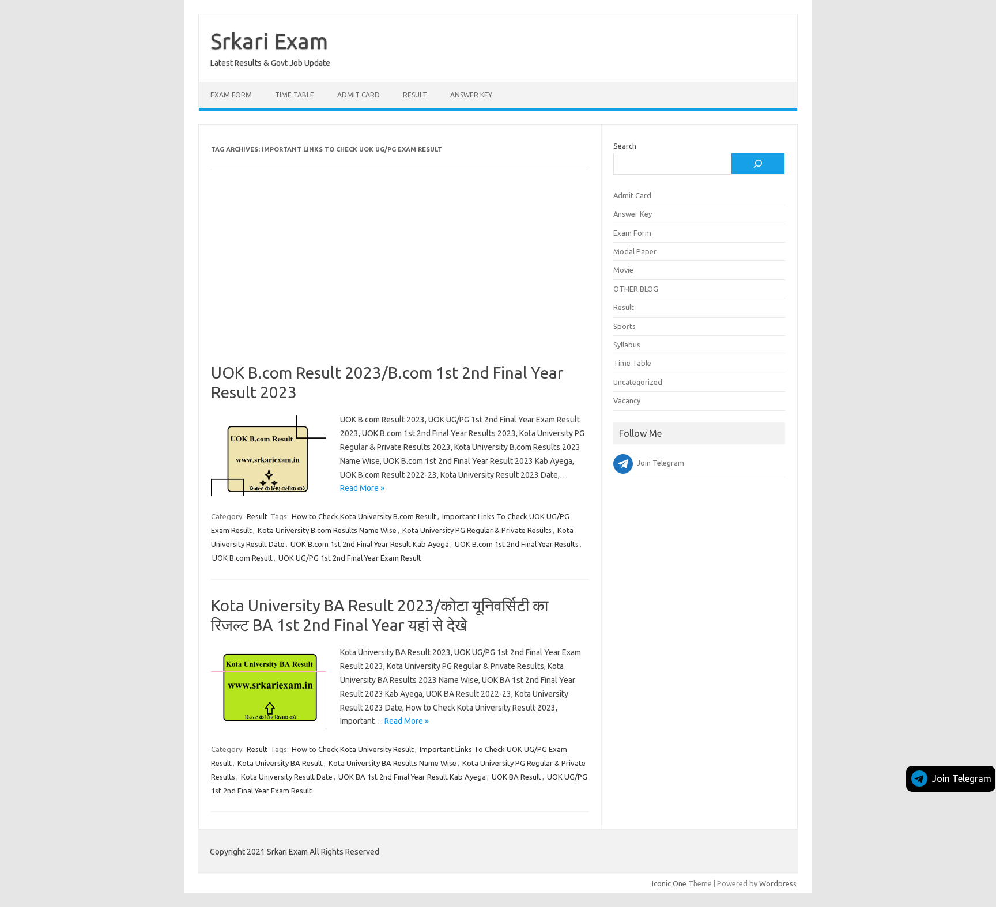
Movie (623, 270)
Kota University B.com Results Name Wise (327, 530)
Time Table (294, 95)
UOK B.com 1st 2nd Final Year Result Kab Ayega (369, 544)
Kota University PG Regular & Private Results (477, 530)
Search (624, 146)
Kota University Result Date (287, 777)
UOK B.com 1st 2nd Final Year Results (517, 544)
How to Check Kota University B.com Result (364, 516)
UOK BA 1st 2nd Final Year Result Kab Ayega (412, 777)
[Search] (758, 164)
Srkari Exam (269, 41)
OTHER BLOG (635, 289)
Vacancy (626, 400)
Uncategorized (637, 382)
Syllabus (626, 345)
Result (415, 95)
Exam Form (231, 95)
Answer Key (471, 95)
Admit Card (358, 95)
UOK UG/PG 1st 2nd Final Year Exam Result (349, 558)
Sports (624, 326)
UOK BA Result (516, 777)
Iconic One (669, 883)
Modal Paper (635, 251)
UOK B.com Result (242, 558)
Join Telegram (961, 778)
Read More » (362, 488)
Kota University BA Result (280, 763)
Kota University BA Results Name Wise (392, 763)
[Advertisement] (400, 277)
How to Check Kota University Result (353, 749)
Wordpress (778, 883)
